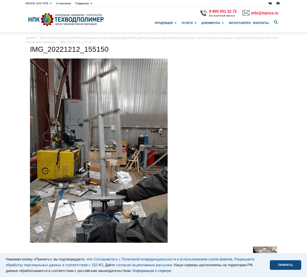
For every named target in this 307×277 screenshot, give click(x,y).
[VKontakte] (270, 3)
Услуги (187, 23)
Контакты (261, 23)
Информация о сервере (151, 271)
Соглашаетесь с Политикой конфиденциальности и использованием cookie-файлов (163, 259)
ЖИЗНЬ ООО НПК (36, 3)
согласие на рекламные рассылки (144, 265)
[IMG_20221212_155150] (99, 241)
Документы (210, 23)
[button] (276, 22)
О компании (63, 3)
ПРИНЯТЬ (285, 265)
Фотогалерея (240, 23)
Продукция (164, 23)
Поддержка (82, 3)
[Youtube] (278, 3)
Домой (30, 38)
